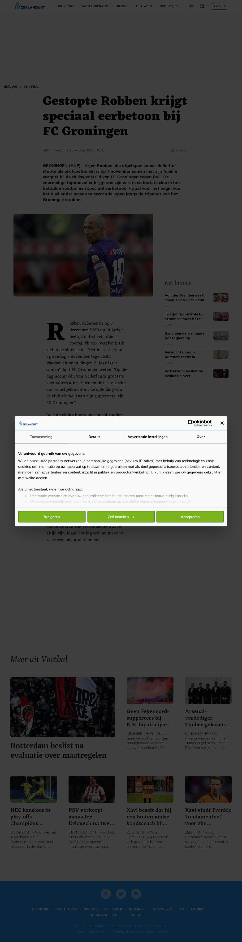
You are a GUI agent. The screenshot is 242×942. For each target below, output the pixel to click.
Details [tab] (94, 436)
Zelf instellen (118, 517)
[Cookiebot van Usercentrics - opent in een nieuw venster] (191, 422)
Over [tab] (201, 436)
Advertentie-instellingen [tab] (148, 436)
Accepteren (190, 517)
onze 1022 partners (46, 461)
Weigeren (52, 517)
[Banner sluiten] (222, 423)
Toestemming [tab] (41, 436)
